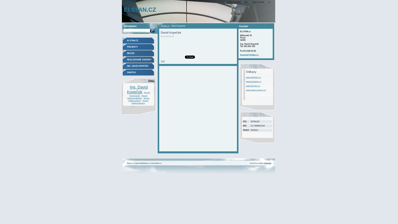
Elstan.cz (165, 26)
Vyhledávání (130, 26)
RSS (269, 2)
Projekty (132, 47)
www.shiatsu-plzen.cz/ (256, 90)
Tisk (246, 2)
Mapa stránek (258, 2)
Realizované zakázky (139, 59)
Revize (130, 53)
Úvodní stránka (233, 2)
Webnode (267, 163)
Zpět (163, 61)
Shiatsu (131, 72)
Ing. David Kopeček (137, 66)
